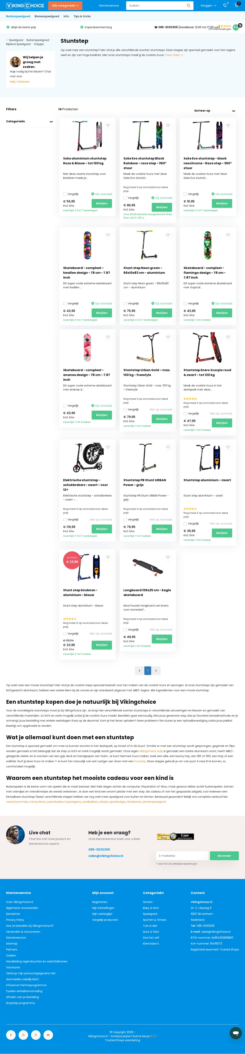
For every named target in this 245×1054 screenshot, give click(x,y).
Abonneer (224, 856)
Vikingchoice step (151, 751)
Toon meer (173, 55)
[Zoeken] (189, 5)
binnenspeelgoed (154, 802)
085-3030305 (99, 849)
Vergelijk (73, 194)
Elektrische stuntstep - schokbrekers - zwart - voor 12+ (85, 485)
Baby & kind (150, 908)
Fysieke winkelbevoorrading (24, 991)
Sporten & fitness (154, 920)
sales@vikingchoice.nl (105, 856)
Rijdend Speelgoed (18, 44)
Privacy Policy (15, 920)
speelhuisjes (118, 802)
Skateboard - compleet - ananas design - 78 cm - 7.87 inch (86, 375)
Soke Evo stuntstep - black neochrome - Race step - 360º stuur (208, 163)
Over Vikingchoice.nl (19, 902)
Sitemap (11, 943)
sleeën (104, 802)
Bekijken (102, 203)
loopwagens (73, 802)
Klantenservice (109, 5)
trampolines (37, 802)
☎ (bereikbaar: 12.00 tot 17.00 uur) (113, 27)
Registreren (99, 902)
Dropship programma (20, 1003)
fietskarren (134, 802)
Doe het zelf (151, 938)
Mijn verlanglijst (102, 914)
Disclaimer (13, 914)
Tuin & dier (150, 926)
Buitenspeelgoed (18, 16)
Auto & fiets (151, 932)
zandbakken (90, 802)
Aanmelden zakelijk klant (22, 979)
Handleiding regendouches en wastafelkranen (37, 961)
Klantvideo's (151, 943)
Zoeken (11, 955)
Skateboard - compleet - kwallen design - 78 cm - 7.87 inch (86, 273)
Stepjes (39, 44)
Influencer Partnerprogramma (26, 985)
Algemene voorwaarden (22, 908)
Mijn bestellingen (103, 908)
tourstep (140, 761)
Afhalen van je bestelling (22, 997)
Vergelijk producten (105, 920)
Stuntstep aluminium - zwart (207, 480)
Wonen (148, 902)
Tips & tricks (82, 16)
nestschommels (17, 802)
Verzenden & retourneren (23, 932)
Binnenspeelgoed (47, 16)
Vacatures (13, 967)
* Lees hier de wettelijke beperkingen (176, 863)
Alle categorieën (63, 5)
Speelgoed (16, 40)
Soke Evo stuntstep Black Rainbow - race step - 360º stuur (145, 163)
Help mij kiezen (20, 82)
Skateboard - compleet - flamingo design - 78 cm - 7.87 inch (205, 273)
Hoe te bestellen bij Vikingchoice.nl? (30, 926)
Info (66, 16)
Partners (11, 949)
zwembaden (55, 802)
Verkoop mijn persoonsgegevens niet (31, 973)
